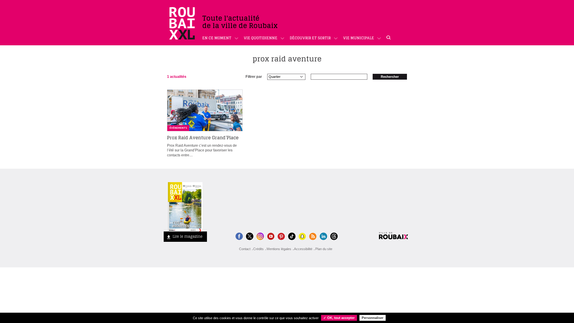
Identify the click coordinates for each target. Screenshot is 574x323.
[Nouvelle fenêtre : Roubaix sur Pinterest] (281, 236)
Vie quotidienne (260, 38)
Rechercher (390, 77)
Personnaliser (372, 318)
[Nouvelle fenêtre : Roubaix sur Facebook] (239, 236)
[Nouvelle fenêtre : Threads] (334, 236)
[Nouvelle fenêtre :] (270, 236)
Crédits (258, 249)
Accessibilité (303, 249)
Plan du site (323, 249)
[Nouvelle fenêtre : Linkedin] (323, 236)
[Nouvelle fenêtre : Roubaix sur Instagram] (260, 236)
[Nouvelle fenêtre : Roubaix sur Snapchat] (302, 236)
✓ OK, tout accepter (339, 318)
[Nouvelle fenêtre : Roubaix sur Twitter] (249, 236)
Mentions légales (279, 249)
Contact (244, 249)
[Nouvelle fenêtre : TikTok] (292, 236)
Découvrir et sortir (310, 38)
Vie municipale (358, 38)
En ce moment (216, 38)
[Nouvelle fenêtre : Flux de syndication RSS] (313, 236)
